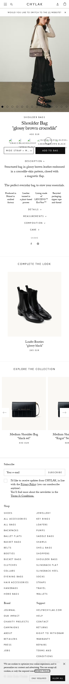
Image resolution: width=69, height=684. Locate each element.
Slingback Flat (47, 565)
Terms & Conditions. (22, 496)
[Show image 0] (2, 106)
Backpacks (11, 530)
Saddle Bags (45, 536)
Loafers (42, 524)
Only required (39, 678)
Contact (42, 621)
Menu (6, 4)
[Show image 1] (7, 106)
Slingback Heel (47, 570)
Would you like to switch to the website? (34, 12)
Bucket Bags (12, 559)
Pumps (40, 530)
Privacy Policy (28, 484)
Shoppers (43, 553)
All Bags (10, 524)
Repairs (41, 644)
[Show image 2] (12, 106)
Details (33, 209)
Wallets (42, 594)
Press (8, 644)
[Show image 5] (27, 106)
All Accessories (15, 518)
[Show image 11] (56, 106)
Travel (41, 588)
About (8, 633)
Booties (9, 553)
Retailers (10, 639)
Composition (33, 223)
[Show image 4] (22, 106)
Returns (42, 627)
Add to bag (50, 150)
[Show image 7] (36, 106)
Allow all (58, 678)
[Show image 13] (66, 106)
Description (33, 161)
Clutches (10, 565)
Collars (9, 570)
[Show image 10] (51, 106)
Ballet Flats (13, 536)
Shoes (8, 513)
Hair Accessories (16, 582)
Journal (10, 610)
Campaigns (11, 627)
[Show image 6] (32, 106)
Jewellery (43, 513)
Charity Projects (16, 621)
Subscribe (55, 472)
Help (39, 616)
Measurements (33, 216)
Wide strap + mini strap (20, 150)
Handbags (11, 588)
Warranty (43, 639)
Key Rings (43, 518)
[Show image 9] (46, 106)
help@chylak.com (49, 610)
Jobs (7, 650)
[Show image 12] (61, 106)
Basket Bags (12, 542)
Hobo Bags (11, 594)
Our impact (12, 616)
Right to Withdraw (50, 633)
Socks (40, 576)
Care (33, 229)
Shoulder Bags (34, 117)
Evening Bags (13, 576)
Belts (8, 547)
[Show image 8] (41, 106)
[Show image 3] (17, 106)
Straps (41, 582)
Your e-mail (13, 473)
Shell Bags (44, 547)
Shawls (41, 542)
